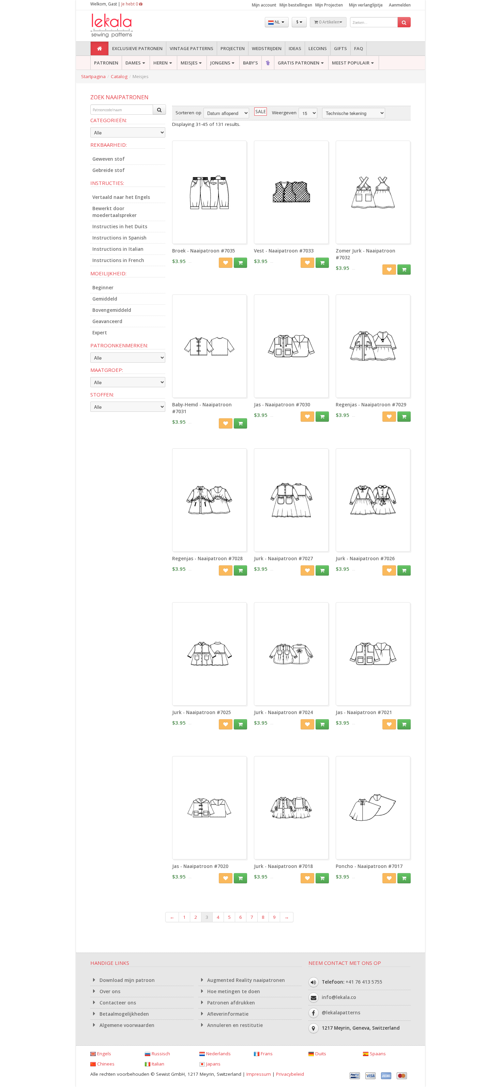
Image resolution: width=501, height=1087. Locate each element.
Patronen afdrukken (230, 1003)
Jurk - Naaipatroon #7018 (283, 866)
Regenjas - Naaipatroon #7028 (207, 558)
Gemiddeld (104, 299)
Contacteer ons (117, 1003)
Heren (160, 63)
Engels (103, 1053)
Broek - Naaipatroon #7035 (203, 251)
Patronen (106, 63)
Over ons (109, 991)
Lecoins (317, 48)
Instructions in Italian (117, 249)
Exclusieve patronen (137, 48)
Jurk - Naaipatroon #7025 (201, 712)
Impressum (258, 1074)
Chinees (105, 1064)
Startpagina (93, 76)
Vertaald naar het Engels (121, 197)
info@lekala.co (339, 997)
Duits (320, 1053)
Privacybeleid (290, 1074)
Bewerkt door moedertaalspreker (114, 211)
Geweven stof (108, 159)
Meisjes (189, 63)
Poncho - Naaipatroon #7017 (369, 866)
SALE (260, 111)
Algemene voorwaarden (126, 1025)
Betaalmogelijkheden (123, 1014)
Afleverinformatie (227, 1014)
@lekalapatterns (341, 1013)
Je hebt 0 (130, 4)
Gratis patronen (298, 63)
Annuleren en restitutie (234, 1025)
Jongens (220, 63)
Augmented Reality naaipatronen (245, 980)
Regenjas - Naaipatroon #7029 (371, 405)
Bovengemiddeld (111, 310)
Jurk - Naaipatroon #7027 (283, 558)
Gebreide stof (108, 170)
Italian (157, 1064)
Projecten (233, 48)
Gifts (340, 48)
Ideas (295, 48)
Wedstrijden (267, 48)
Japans (213, 1064)
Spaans (377, 1053)
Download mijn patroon (126, 980)
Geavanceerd (107, 321)
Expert (99, 333)
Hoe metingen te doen (233, 991)
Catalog (119, 76)
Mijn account (264, 5)
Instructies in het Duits (119, 226)
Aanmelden (400, 5)
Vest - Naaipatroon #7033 (284, 251)
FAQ (358, 48)
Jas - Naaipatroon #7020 (200, 866)
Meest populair (350, 63)
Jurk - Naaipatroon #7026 (365, 558)
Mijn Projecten (329, 5)
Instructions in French (118, 260)
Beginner (102, 288)
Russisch (160, 1053)
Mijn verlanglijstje (366, 5)
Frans (266, 1053)
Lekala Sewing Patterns (124, 26)
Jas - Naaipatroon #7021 (364, 712)
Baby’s (250, 63)
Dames (133, 63)
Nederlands (218, 1053)
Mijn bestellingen (295, 5)
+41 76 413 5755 (364, 982)
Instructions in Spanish (119, 238)
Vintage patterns (191, 48)
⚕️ (268, 63)
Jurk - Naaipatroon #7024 (283, 712)
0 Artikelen (328, 22)
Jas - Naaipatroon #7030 (282, 405)
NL (277, 22)
